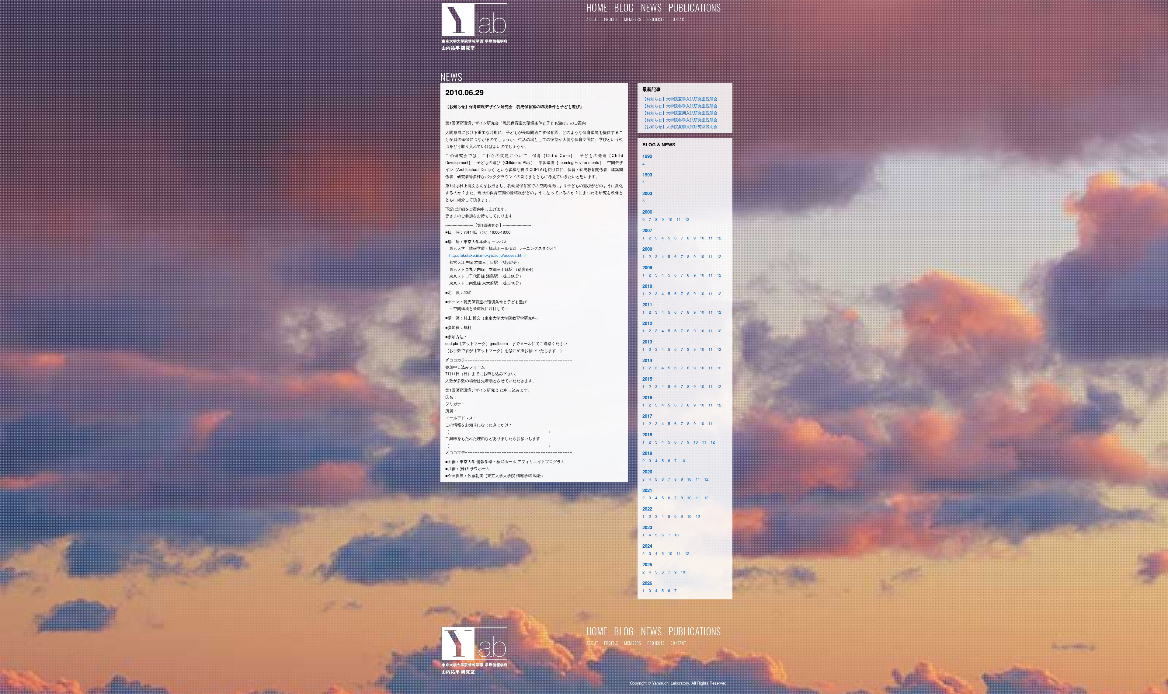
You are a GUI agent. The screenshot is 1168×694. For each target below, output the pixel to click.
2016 (647, 397)
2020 (647, 471)
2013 (647, 341)
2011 (647, 304)
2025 (647, 564)
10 (670, 219)
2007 (647, 230)
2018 (647, 434)
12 (687, 219)
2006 (647, 211)
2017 (647, 416)
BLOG (624, 7)
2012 (647, 323)
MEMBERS (632, 19)
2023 (647, 527)
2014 (647, 360)
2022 (647, 508)
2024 (647, 545)
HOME (596, 7)
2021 (647, 490)
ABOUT (592, 19)
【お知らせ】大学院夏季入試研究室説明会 (680, 99)
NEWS (651, 7)
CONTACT (678, 19)
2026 (647, 583)
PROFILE (611, 19)
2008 (647, 249)
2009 (647, 267)
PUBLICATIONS (695, 7)
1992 (647, 156)
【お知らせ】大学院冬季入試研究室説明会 (680, 106)
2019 (647, 453)
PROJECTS (656, 19)
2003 (647, 193)
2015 (647, 378)
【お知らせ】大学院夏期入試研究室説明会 (680, 113)
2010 (647, 286)
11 (678, 219)
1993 (647, 174)
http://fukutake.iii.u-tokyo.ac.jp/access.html (487, 255)
